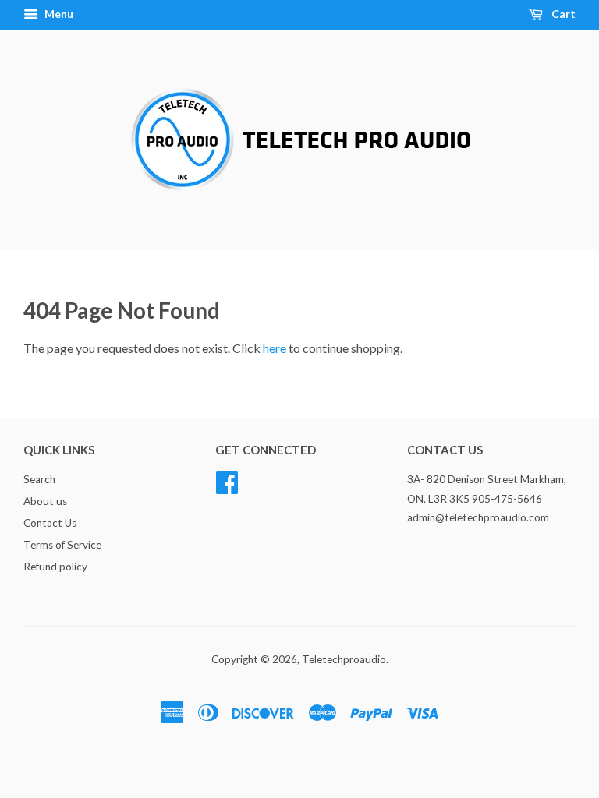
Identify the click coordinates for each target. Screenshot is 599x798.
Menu (57, 13)
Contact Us (49, 523)
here (274, 348)
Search (39, 479)
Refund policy (55, 566)
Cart (562, 13)
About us (45, 501)
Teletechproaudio (344, 659)
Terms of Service (62, 544)
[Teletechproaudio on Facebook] (227, 481)
